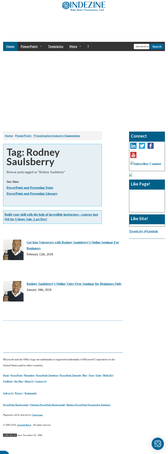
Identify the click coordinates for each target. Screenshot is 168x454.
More (73, 46)
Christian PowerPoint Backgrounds (47, 405)
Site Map (18, 381)
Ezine (98, 375)
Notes (91, 375)
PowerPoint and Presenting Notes (30, 187)
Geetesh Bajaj (24, 425)
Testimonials (30, 393)
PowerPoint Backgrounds (15, 405)
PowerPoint (29, 46)
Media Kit (108, 375)
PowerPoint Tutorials (70, 375)
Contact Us (41, 381)
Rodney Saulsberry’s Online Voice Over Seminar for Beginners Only (74, 284)
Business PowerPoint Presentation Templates (88, 405)
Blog (85, 375)
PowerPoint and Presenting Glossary (32, 193)
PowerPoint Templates (47, 375)
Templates (55, 46)
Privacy (19, 393)
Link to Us (8, 393)
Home (10, 46)
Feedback (7, 381)
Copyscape (37, 415)
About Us (29, 381)
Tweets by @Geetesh (143, 231)
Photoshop (29, 375)
